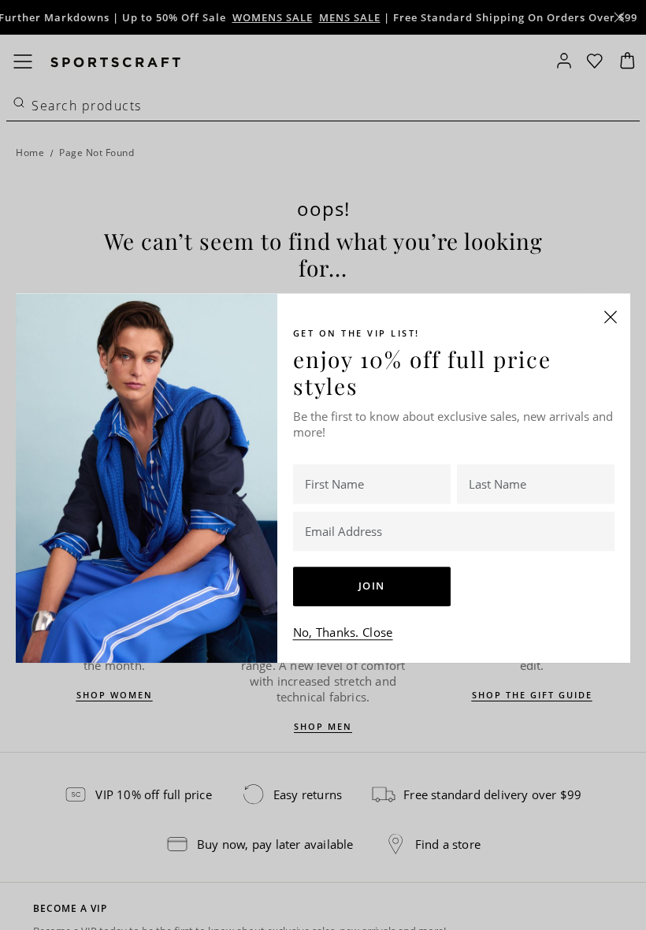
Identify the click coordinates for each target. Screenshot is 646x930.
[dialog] (323, 465)
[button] (610, 317)
